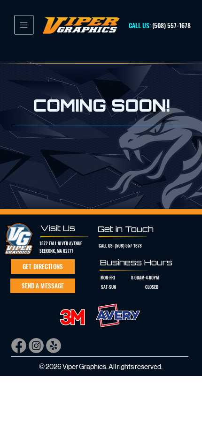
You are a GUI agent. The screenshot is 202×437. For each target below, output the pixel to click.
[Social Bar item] (18, 345)
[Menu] (24, 25)
